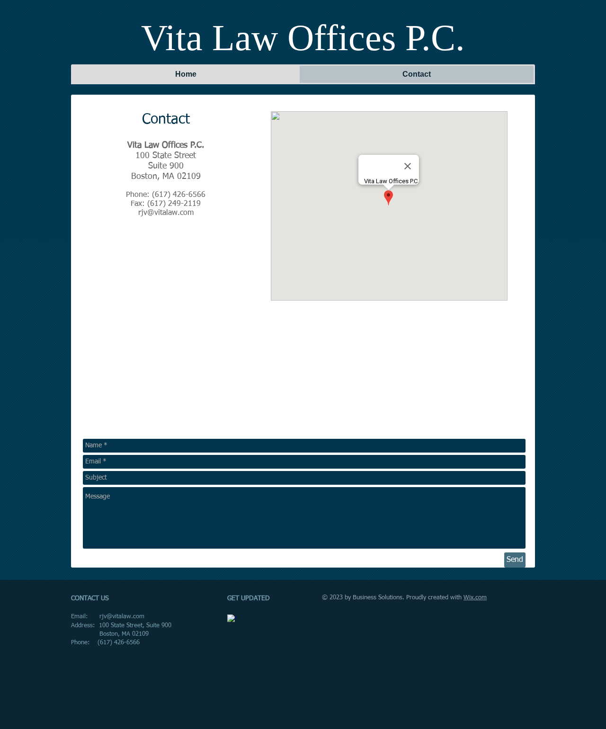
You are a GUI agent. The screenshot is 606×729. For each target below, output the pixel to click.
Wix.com (475, 598)
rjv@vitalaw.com (166, 213)
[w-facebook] (231, 618)
